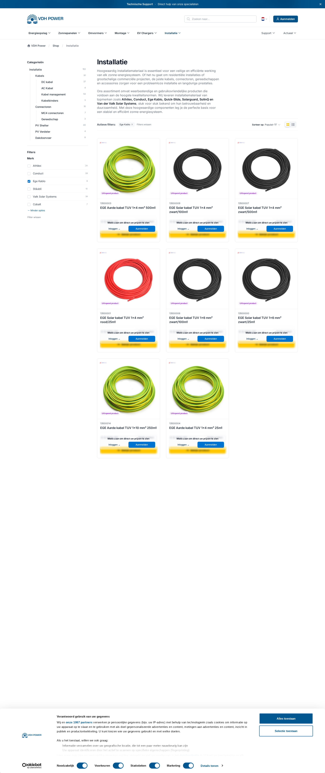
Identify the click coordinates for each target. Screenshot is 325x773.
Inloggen (114, 228)
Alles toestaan (286, 718)
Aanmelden (287, 19)
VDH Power (38, 45)
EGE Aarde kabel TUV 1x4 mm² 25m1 (195, 428)
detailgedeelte (189, 755)
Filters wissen (144, 124)
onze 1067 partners (79, 722)
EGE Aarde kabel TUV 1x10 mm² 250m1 (128, 428)
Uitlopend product (110, 193)
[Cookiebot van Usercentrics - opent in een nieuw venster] (31, 765)
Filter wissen (34, 217)
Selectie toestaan (286, 730)
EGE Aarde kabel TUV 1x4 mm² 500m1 (128, 208)
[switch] (118, 765)
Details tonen (209, 765)
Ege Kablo (124, 124)
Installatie (72, 45)
